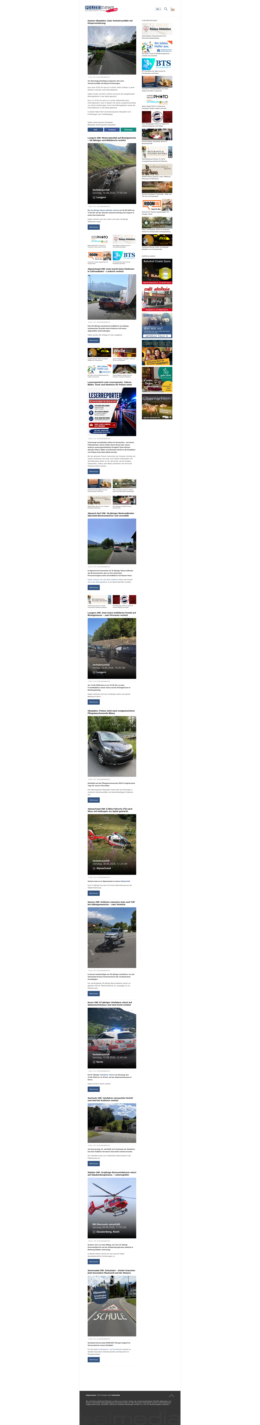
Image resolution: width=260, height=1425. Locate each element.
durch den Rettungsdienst (97, 582)
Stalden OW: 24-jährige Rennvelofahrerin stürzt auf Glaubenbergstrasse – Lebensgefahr (112, 1173)
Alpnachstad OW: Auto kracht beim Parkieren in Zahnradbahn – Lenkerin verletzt (111, 270)
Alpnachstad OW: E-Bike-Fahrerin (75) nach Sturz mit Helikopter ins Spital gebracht (110, 810)
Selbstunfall (125, 881)
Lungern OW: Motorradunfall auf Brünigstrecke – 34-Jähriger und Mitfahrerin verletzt (112, 139)
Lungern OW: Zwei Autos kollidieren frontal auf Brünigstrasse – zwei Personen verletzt (112, 614)
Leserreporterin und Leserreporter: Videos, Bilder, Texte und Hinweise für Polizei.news (110, 383)
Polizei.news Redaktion (103, 77)
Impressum (91, 1395)
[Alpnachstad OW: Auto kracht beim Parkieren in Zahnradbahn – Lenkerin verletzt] (112, 297)
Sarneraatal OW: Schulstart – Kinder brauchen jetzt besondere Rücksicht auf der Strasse (111, 1271)
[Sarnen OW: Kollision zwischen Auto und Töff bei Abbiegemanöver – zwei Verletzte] (112, 937)
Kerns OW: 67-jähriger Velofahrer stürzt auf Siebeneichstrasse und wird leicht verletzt (110, 1003)
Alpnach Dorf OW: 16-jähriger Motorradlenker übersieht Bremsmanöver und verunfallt (111, 514)
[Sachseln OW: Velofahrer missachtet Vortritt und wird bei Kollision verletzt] (112, 1123)
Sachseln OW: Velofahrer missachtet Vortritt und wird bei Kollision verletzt (110, 1099)
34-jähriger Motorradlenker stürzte (104, 210)
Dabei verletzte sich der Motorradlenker (103, 580)
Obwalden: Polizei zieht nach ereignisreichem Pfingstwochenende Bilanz (111, 712)
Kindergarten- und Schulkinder (110, 1349)
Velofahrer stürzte (107, 1075)
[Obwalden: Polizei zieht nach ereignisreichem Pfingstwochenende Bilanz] (112, 746)
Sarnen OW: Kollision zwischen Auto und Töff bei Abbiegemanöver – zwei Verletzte (111, 903)
